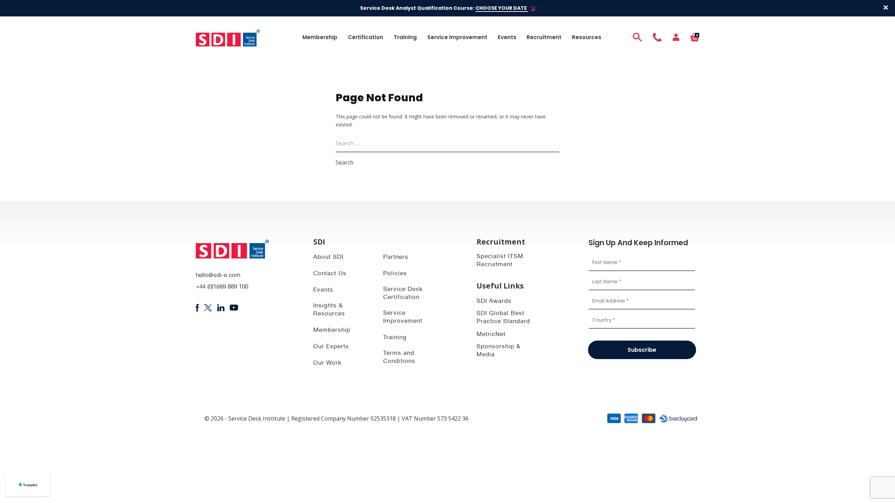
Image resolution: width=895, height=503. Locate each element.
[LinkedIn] (220, 307)
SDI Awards (494, 302)
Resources (586, 37)
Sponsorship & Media (499, 351)
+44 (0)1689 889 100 (222, 287)
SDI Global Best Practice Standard (503, 318)
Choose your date (501, 8)
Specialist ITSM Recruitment (500, 261)
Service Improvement (457, 37)
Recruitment (544, 37)
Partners (395, 258)
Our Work (327, 363)
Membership (319, 37)
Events (507, 37)
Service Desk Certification (403, 294)
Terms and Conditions (399, 358)
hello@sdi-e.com (218, 276)
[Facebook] (197, 308)
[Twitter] (208, 307)
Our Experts (331, 347)
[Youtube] (234, 308)
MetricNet (491, 335)
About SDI (328, 258)
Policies (395, 274)
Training (405, 37)
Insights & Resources (329, 310)
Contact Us (329, 274)
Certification (365, 37)
